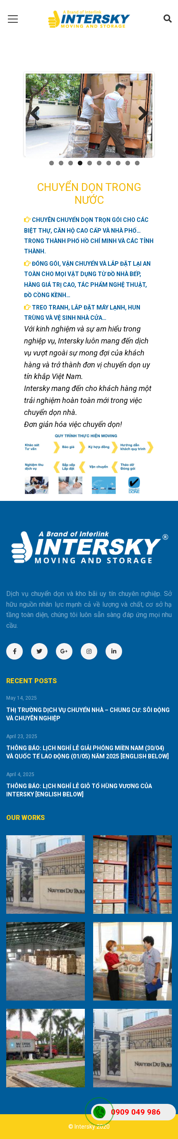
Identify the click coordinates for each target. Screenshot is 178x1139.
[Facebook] (18, 651)
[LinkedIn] (118, 651)
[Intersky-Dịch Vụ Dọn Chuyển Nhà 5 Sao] (89, 18)
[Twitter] (43, 651)
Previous (38, 114)
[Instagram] (93, 651)
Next (140, 114)
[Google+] (68, 651)
